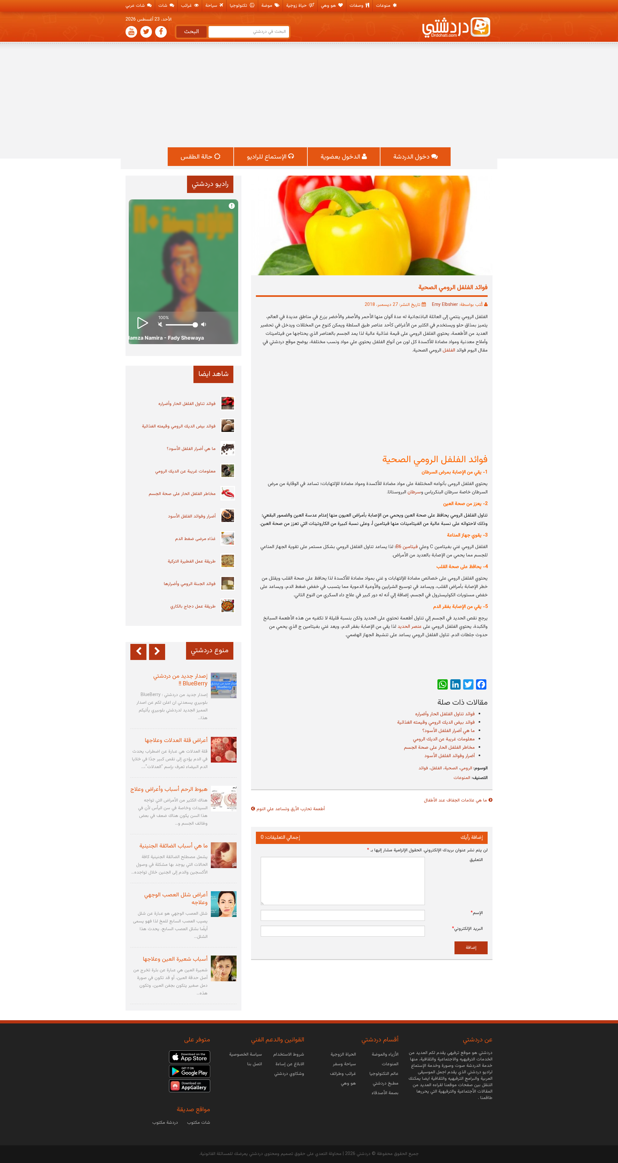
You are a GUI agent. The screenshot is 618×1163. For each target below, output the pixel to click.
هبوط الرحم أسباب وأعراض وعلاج (169, 789)
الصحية (451, 768)
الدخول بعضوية (341, 157)
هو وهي (329, 5)
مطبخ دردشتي (385, 1083)
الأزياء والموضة (385, 1054)
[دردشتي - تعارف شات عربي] (189, 1057)
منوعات (384, 5)
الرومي (466, 768)
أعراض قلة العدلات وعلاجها (176, 740)
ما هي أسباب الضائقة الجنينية (173, 846)
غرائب (187, 5)
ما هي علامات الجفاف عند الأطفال (455, 800)
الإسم (477, 913)
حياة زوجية (297, 5)
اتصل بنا (254, 1064)
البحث (191, 31)
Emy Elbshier (445, 304)
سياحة (212, 5)
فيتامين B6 (407, 547)
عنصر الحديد (410, 626)
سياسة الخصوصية (245, 1054)
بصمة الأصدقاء (385, 1093)
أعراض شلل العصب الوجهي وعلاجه (176, 899)
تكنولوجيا (239, 5)
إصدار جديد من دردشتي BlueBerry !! (180, 680)
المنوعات (462, 778)
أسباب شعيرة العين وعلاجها (175, 959)
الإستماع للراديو (267, 157)
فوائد (423, 768)
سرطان (414, 492)
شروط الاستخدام (288, 1054)
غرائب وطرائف (343, 1073)
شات (163, 5)
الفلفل (449, 350)
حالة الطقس (197, 157)
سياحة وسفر (344, 1064)
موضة (267, 5)
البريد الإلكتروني (467, 929)
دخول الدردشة (412, 157)
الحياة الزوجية (343, 1054)
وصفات (357, 5)
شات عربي (136, 5)
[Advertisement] (309, 96)
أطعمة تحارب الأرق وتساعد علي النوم (291, 809)
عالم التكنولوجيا (384, 1073)
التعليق (476, 860)
